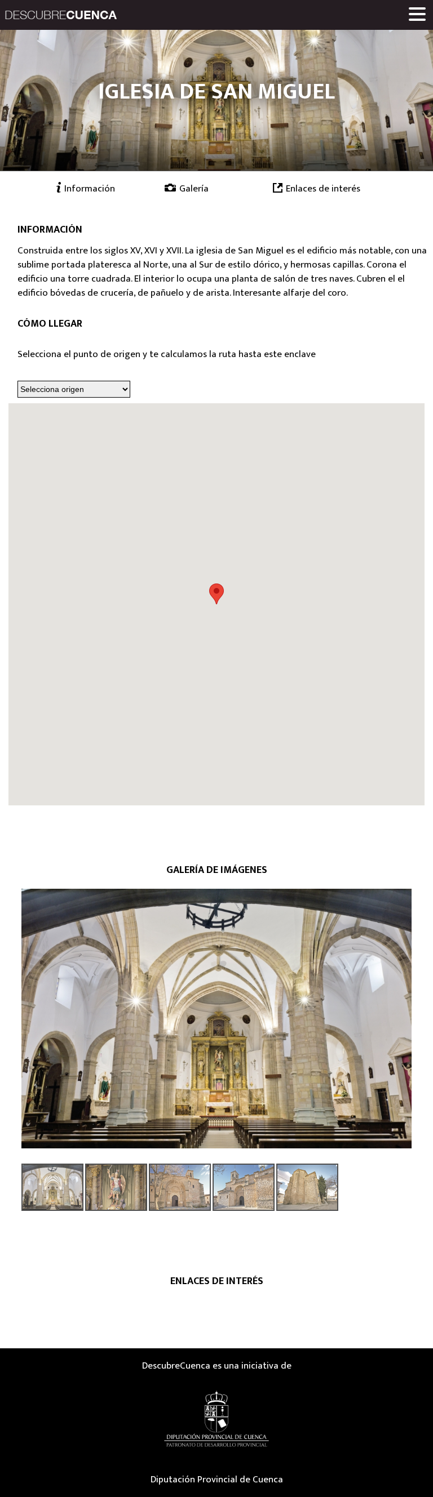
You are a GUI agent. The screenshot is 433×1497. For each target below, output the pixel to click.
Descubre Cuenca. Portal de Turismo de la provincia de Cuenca (61, 15)
